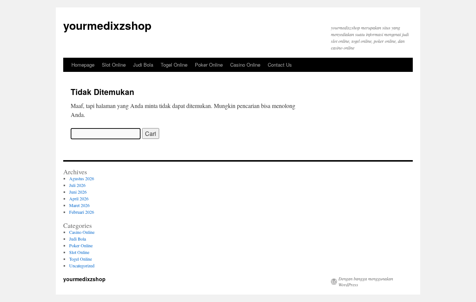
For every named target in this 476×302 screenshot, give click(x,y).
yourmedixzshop (107, 25)
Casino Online (245, 64)
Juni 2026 (78, 192)
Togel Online (174, 64)
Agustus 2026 (81, 178)
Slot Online (114, 64)
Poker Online (209, 64)
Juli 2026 (77, 185)
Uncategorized (81, 265)
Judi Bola (143, 64)
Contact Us (280, 64)
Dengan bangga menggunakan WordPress (365, 281)
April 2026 (79, 198)
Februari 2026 (81, 212)
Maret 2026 (79, 205)
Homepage (82, 64)
